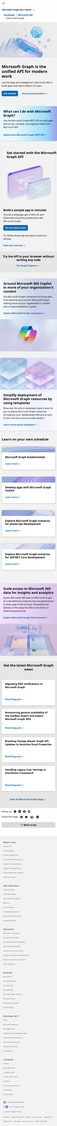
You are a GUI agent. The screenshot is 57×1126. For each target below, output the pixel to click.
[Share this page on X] (26, 817)
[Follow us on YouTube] (29, 812)
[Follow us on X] (15, 812)
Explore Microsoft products (13, 873)
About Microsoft (9, 1068)
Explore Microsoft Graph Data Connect (24, 617)
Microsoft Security (9, 981)
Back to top (30, 824)
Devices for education (11, 938)
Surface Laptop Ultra (10, 855)
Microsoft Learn (9, 1029)
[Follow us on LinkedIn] (19, 812)
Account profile (8, 890)
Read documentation (33, 93)
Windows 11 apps (9, 877)
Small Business (8, 1007)
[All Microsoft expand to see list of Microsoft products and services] (3, 3)
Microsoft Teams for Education (14, 942)
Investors (6, 1081)
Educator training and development (16, 955)
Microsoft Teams (9, 999)
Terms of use (37, 1117)
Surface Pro (7, 846)
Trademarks (48, 1117)
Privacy (28, 1117)
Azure (5, 1020)
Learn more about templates (19, 424)
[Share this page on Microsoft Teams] (32, 817)
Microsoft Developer (10, 1024)
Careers (6, 1063)
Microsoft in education (11, 933)
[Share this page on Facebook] (21, 817)
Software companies (10, 1046)
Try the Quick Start (15, 227)
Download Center (9, 894)
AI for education (9, 964)
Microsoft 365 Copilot (11, 1003)
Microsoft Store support (12, 899)
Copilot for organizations (12, 864)
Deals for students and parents (14, 960)
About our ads (28, 1121)
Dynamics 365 (8, 985)
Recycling (17, 1121)
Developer (9, 14)
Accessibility (7, 1090)
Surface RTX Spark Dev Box (13, 859)
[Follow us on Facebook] (24, 812)
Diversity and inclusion (11, 1085)
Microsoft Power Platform (12, 994)
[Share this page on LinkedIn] (37, 817)
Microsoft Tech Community (13, 1038)
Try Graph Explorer (26, 265)
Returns (6, 903)
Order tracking (8, 907)
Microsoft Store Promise (12, 916)
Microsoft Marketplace (11, 1042)
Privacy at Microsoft (10, 1077)
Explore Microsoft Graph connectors (23, 313)
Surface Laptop (8, 851)
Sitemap (6, 1117)
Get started (10, 93)
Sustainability (8, 1094)
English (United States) (15, 1102)
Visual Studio (8, 1051)
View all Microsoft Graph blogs (26, 799)
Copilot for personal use (12, 868)
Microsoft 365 (25, 14)
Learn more (11, 463)
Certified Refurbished (11, 912)
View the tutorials (13, 245)
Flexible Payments (9, 920)
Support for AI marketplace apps (15, 1033)
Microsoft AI (7, 977)
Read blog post (13, 699)
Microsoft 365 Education (12, 946)
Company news (8, 1072)
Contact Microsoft (17, 1117)
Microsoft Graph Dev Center (17, 9)
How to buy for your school (13, 951)
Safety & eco (7, 1121)
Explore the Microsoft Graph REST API (23, 134)
